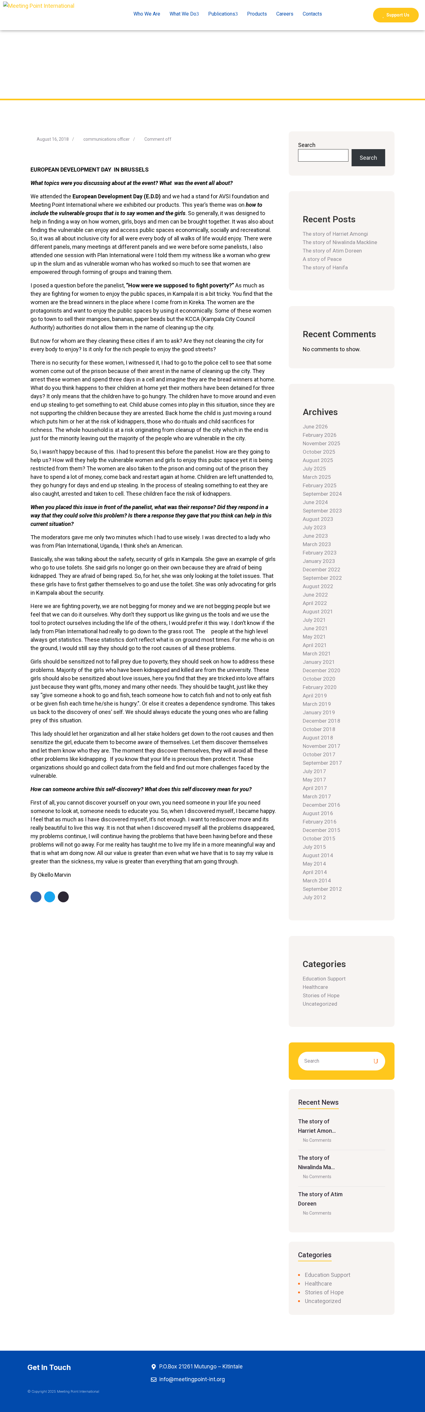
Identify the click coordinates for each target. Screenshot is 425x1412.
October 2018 (319, 729)
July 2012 (314, 897)
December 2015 (321, 830)
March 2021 (317, 653)
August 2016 (318, 813)
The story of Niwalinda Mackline (340, 242)
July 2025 (314, 468)
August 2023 (318, 519)
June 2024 (315, 502)
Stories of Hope (321, 995)
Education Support (324, 978)
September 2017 (322, 763)
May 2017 (314, 780)
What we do (183, 14)
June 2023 (315, 536)
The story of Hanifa (325, 267)
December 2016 (321, 805)
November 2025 (321, 443)
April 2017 (315, 788)
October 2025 (319, 452)
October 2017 (319, 754)
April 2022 (315, 603)
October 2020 (319, 679)
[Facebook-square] (280, 1367)
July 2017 (314, 771)
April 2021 (315, 645)
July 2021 (314, 620)
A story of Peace (322, 259)
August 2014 (318, 855)
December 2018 (321, 721)
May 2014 (314, 864)
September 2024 (322, 494)
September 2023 (322, 511)
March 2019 (317, 704)
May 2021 (314, 637)
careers (284, 14)
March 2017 (317, 796)
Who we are (146, 14)
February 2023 (320, 553)
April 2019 (315, 695)
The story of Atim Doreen (332, 251)
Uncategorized (320, 1004)
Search (306, 145)
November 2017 (321, 746)
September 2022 (322, 578)
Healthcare (315, 987)
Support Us (397, 14)
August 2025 (318, 460)
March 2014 (317, 880)
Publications (221, 14)
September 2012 (322, 889)
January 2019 (319, 712)
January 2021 (319, 662)
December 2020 (321, 670)
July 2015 (314, 847)
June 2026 (315, 426)
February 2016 (320, 822)
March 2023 (317, 544)
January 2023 (319, 561)
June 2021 (315, 628)
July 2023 (314, 527)
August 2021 (318, 611)
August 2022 (318, 586)
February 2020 (320, 687)
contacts (312, 14)
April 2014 (315, 872)
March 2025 (317, 477)
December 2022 (321, 569)
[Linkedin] (344, 1367)
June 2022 (315, 595)
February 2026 (320, 435)
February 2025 (320, 485)
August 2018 (318, 737)
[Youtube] (322, 1367)
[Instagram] (301, 1367)
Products (257, 14)
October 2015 (319, 838)
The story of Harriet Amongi (335, 234)
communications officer (106, 139)
